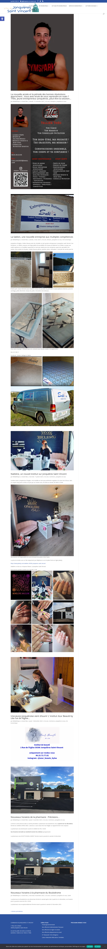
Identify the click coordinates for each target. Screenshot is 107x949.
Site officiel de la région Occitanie (51, 929)
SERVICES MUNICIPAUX (75, 6)
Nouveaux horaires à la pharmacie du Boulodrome (36, 892)
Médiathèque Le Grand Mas (20, 101)
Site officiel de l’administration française (52, 927)
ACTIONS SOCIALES (91, 6)
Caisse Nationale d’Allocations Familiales (53, 937)
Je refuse (97, 946)
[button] (2, 19)
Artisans (49, 239)
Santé (69, 895)
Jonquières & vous (61, 101)
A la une (47, 101)
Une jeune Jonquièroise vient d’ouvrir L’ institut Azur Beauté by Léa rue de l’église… (42, 717)
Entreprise (53, 101)
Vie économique (66, 239)
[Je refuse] (105, 946)
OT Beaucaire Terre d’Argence (50, 935)
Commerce (52, 477)
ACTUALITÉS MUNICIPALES (59, 6)
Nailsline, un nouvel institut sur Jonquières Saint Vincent (39, 473)
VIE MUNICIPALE (43, 6)
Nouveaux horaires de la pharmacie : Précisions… (35, 817)
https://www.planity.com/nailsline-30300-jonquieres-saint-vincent (28, 563)
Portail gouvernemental (48, 924)
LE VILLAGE (32, 6)
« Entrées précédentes (17, 911)
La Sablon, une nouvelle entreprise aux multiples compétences (42, 236)
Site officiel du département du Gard (52, 932)
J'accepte (89, 946)
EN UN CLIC (32, 10)
